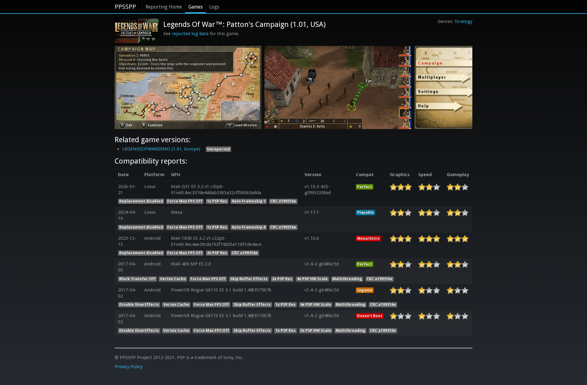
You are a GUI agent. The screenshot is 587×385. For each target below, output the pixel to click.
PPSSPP (125, 6)
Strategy (463, 21)
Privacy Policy (129, 366)
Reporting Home (164, 7)
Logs (214, 7)
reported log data (190, 33)
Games (195, 7)
